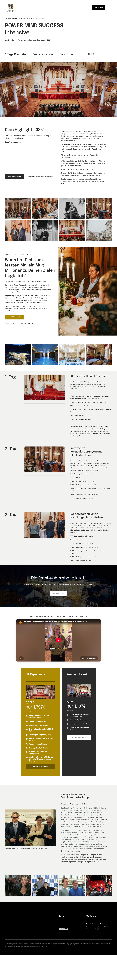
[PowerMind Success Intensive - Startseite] (10, 7)
